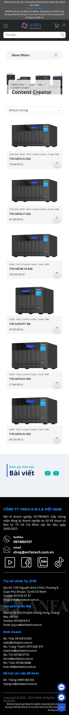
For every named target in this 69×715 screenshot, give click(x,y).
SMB (57, 154)
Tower (51, 154)
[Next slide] (56, 473)
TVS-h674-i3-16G (20, 379)
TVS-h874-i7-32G (20, 214)
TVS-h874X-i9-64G (21, 269)
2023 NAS (13, 154)
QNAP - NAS (36, 84)
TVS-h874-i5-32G (20, 159)
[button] (34, 55)
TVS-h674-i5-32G (20, 434)
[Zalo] (42, 562)
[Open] (5, 25)
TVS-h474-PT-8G (19, 324)
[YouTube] (9, 562)
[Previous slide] (48, 473)
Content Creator (39, 154)
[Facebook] (26, 562)
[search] (62, 35)
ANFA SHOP (18, 84)
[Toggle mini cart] (56, 25)
